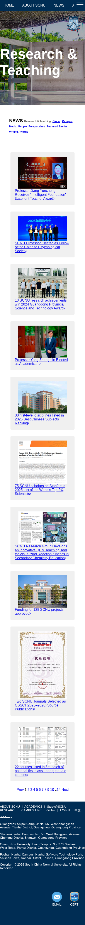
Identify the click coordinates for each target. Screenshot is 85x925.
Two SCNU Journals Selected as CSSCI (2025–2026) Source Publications (40, 705)
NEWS (59, 5)
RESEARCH (8, 810)
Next (65, 789)
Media (13, 126)
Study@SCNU (56, 806)
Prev (20, 789)
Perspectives (37, 126)
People (22, 126)
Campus (67, 121)
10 (52, 789)
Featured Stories (57, 126)
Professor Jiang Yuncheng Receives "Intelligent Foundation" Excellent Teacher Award (40, 194)
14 (59, 789)
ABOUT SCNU (34, 5)
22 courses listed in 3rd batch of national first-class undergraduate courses (40, 771)
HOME (9, 5)
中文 (78, 810)
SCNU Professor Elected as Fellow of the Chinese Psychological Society (42, 247)
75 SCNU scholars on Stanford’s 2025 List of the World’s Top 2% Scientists (40, 490)
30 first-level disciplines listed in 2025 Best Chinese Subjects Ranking (39, 419)
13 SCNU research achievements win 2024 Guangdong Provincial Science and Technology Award (41, 304)
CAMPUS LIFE (31, 810)
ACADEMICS (33, 806)
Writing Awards (18, 131)
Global (56, 121)
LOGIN (65, 810)
